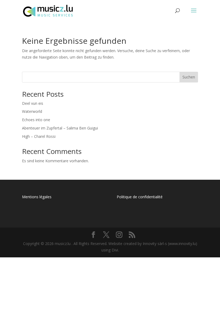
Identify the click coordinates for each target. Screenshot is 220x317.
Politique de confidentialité (140, 196)
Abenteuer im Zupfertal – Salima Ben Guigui (60, 128)
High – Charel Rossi (39, 136)
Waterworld (32, 111)
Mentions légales (37, 196)
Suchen (188, 77)
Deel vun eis (32, 103)
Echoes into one (36, 119)
